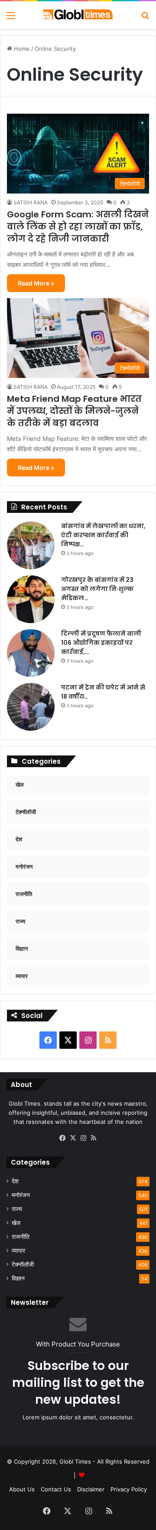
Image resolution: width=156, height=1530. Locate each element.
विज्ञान (18, 1278)
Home (21, 48)
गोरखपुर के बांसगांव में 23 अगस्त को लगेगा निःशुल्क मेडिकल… (97, 588)
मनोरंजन (21, 1195)
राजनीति (20, 1236)
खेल (16, 1222)
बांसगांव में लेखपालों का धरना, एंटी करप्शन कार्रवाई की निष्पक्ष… (103, 535)
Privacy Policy (128, 1489)
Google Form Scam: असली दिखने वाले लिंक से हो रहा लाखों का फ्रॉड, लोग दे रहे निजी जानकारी (78, 226)
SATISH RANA (30, 202)
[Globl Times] (78, 15)
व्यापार (18, 1250)
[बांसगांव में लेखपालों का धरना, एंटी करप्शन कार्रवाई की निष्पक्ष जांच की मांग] (31, 545)
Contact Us (56, 1489)
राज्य (17, 1208)
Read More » (36, 283)
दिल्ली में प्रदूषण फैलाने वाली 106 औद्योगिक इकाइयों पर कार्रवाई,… (101, 642)
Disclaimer (90, 1489)
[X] (73, 1138)
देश (15, 1181)
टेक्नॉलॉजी (23, 1264)
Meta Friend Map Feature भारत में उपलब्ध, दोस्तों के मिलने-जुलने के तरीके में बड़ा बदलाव (74, 411)
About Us (22, 1489)
